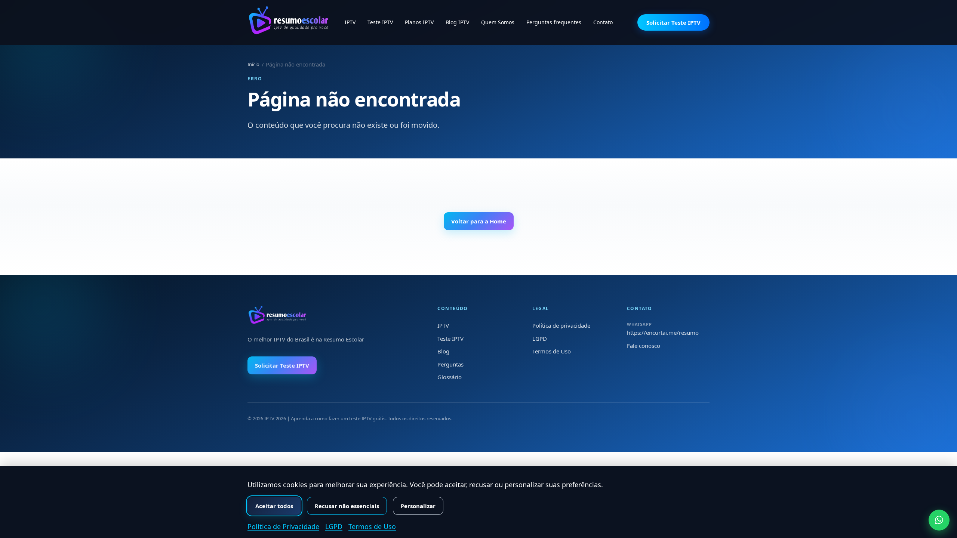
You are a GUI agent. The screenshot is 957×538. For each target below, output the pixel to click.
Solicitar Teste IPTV (673, 22)
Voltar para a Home (478, 221)
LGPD (539, 338)
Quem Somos (497, 22)
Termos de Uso (551, 351)
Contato (603, 22)
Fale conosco (643, 345)
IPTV (350, 22)
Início (253, 64)
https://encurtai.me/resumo (663, 332)
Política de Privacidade (283, 526)
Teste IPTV (380, 22)
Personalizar (418, 506)
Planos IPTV (419, 22)
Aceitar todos (274, 506)
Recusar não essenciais (347, 506)
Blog (443, 351)
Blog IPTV (457, 22)
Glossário (449, 377)
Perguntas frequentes (553, 22)
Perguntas (450, 364)
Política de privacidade (561, 325)
